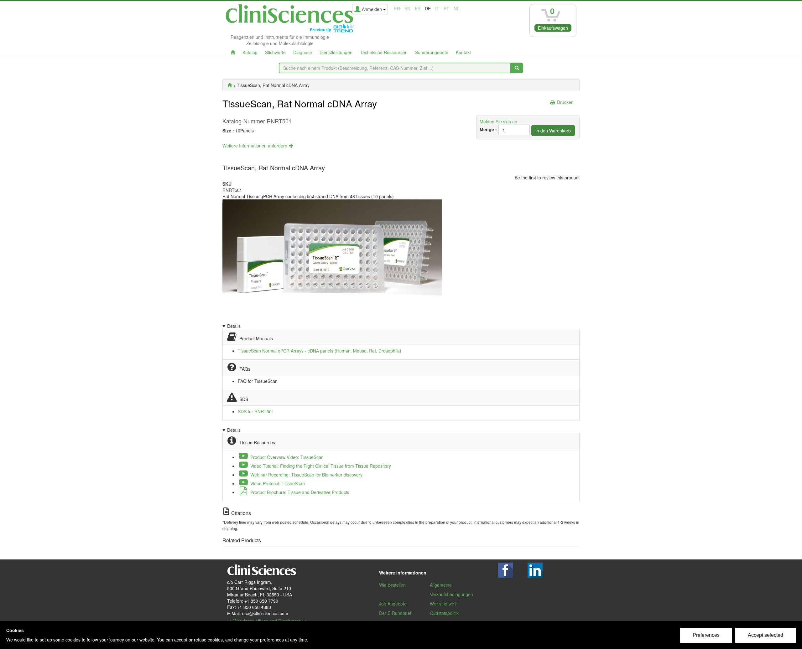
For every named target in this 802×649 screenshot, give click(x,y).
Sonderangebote (431, 52)
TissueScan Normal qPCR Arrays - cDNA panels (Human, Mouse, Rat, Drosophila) (319, 351)
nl (456, 8)
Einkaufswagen (553, 28)
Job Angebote (393, 603)
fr (397, 8)
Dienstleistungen (336, 52)
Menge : (488, 129)
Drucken (565, 102)
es (417, 8)
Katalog (250, 52)
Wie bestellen (392, 585)
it (437, 8)
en (407, 8)
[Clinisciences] (229, 85)
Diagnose (302, 52)
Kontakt (463, 52)
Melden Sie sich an (498, 121)
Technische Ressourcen (384, 52)
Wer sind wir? (443, 603)
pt (446, 8)
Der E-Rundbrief (395, 613)
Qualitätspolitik (444, 613)
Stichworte (275, 52)
